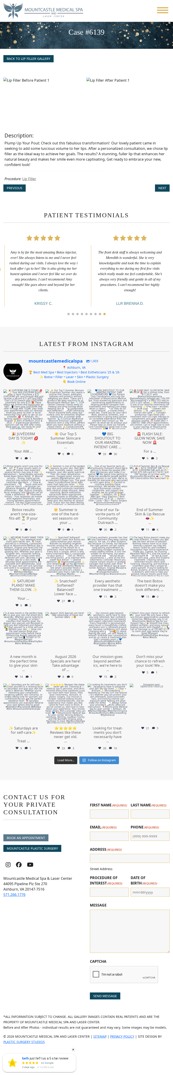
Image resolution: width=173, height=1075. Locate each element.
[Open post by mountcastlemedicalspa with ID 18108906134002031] (150, 556)
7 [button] (95, 314)
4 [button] (82, 314)
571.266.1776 (14, 894)
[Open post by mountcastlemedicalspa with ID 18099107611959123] (150, 703)
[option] (86, 98)
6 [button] (91, 314)
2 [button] (73, 314)
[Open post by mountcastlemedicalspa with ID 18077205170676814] (65, 556)
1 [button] (68, 314)
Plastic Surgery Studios (24, 1042)
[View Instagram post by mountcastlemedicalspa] (39, 425)
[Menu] (163, 10)
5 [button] (86, 314)
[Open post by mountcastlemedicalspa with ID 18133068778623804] (107, 485)
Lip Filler (29, 178)
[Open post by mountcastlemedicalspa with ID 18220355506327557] (65, 485)
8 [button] (100, 314)
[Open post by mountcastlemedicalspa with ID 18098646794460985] (65, 632)
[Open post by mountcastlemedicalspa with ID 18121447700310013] (23, 485)
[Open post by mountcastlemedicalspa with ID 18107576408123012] (150, 485)
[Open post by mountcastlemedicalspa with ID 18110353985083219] (107, 409)
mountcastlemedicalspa (23, 393)
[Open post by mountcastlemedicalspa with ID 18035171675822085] (23, 556)
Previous (14, 188)
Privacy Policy (122, 1036)
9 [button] (104, 314)
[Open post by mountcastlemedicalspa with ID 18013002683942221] (107, 556)
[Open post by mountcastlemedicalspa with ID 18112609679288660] (23, 409)
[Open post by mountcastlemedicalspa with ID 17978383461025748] (107, 632)
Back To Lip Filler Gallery (28, 58)
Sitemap (100, 1036)
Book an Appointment (26, 838)
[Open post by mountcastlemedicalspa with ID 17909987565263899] (23, 632)
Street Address (101, 868)
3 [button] (77, 314)
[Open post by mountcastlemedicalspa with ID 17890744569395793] (23, 703)
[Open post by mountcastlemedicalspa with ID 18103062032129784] (65, 703)
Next (162, 188)
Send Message (105, 996)
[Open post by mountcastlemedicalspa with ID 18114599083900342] (150, 632)
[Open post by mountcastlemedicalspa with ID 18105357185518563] (150, 409)
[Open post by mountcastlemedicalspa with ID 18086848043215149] (65, 409)
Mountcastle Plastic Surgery (32, 848)
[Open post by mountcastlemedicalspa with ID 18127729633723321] (107, 703)
